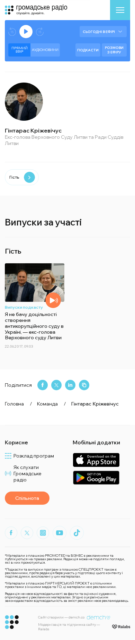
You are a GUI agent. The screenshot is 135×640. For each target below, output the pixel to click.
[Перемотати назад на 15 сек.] (12, 31)
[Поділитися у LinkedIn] (70, 385)
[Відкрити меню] (120, 10)
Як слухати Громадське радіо (28, 473)
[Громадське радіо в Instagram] (43, 533)
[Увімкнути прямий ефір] (26, 31)
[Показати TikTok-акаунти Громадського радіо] (77, 533)
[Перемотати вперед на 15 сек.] (40, 31)
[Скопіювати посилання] (84, 385)
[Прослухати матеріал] (53, 300)
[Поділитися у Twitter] (56, 385)
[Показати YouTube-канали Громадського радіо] (59, 533)
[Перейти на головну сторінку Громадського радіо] (12, 622)
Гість (14, 177)
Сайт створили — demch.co (61, 617)
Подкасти (88, 50)
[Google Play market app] (96, 477)
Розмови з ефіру (114, 49)
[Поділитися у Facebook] (42, 385)
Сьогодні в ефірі (99, 31)
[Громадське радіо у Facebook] (11, 533)
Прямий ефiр (19, 50)
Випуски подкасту (24, 307)
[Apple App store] (96, 460)
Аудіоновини (45, 50)
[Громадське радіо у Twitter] (27, 533)
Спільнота (27, 498)
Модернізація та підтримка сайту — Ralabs (69, 626)
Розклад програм (34, 456)
